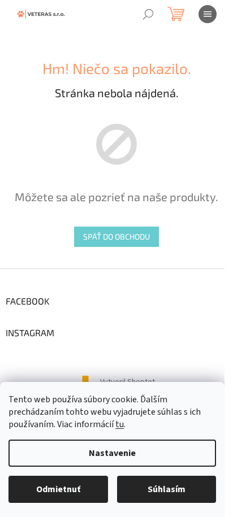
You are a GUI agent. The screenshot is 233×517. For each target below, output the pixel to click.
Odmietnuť (58, 489)
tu (119, 424)
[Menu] (207, 14)
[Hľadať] (148, 14)
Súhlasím (166, 489)
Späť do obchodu (116, 236)
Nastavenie (112, 453)
